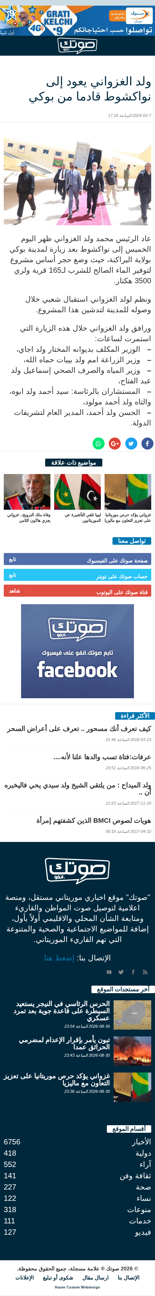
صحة (143, 1187)
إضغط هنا (59, 958)
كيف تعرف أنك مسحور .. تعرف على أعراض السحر (79, 728)
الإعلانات (24, 1278)
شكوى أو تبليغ (58, 1278)
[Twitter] (121, 972)
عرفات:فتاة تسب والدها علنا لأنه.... (102, 757)
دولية (143, 1153)
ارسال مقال (95, 1278)
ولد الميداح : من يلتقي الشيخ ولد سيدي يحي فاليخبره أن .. (78, 788)
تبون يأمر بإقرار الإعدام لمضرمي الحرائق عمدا (64, 1043)
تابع (12, 559)
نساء (144, 1198)
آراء (145, 1164)
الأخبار (141, 1142)
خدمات (140, 1221)
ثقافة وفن (135, 1175)
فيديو (143, 1232)
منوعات (139, 1209)
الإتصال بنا (129, 1278)
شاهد (14, 591)
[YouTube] (109, 972)
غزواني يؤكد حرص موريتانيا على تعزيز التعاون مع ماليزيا (57, 1079)
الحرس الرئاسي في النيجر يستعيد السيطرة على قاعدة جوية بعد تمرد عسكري (62, 1011)
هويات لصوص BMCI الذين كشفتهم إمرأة (93, 820)
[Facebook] (133, 972)
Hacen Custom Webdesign (77, 1287)
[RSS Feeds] (145, 972)
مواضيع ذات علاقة (73, 462)
